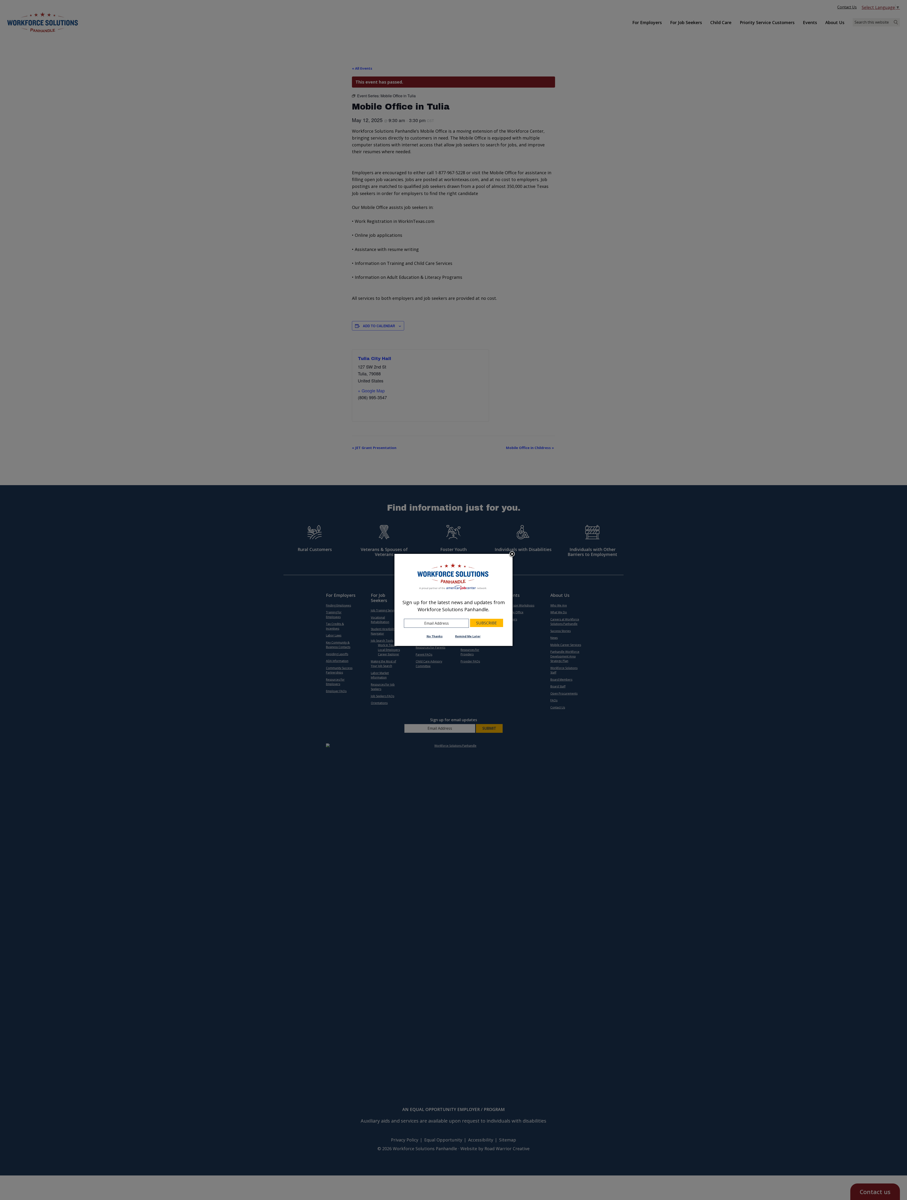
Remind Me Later (468, 636)
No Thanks (435, 636)
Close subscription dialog (512, 554)
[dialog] (453, 600)
